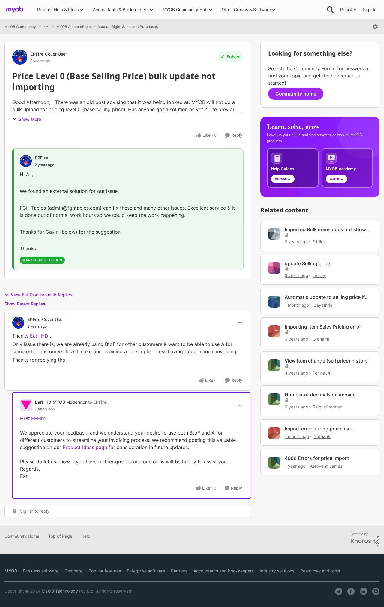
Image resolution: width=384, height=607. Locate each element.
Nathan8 (322, 436)
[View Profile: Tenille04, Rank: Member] (274, 365)
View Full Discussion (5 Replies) (42, 294)
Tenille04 (321, 372)
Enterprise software (146, 570)
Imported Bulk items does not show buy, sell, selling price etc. (325, 229)
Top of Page (60, 536)
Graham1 (321, 338)
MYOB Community (20, 26)
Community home (295, 94)
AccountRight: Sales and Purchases (128, 26)
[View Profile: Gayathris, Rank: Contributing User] (274, 302)
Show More (30, 119)
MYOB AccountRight (73, 26)
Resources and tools (320, 570)
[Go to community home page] (14, 10)
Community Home (21, 536)
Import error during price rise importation (318, 429)
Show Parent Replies (24, 303)
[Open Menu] (375, 27)
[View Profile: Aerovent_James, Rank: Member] (274, 463)
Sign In (369, 9)
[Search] (330, 9)
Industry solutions (277, 570)
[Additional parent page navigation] (46, 27)
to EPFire (97, 402)
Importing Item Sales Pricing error (323, 327)
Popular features (104, 570)
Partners (179, 570)
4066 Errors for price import (317, 458)
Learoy (319, 275)
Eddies (319, 241)
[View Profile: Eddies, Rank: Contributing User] (274, 234)
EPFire (37, 53)
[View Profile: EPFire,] (26, 161)
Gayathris (323, 305)
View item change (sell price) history (326, 361)
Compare (73, 570)
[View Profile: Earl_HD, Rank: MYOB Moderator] (26, 405)
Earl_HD (43, 402)
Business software (40, 570)
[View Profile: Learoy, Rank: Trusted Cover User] (274, 268)
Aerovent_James (326, 466)
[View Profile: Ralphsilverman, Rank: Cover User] (274, 399)
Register (348, 9)
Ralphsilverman (327, 406)
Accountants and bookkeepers (224, 570)
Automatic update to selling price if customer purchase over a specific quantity (325, 297)
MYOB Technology (60, 590)
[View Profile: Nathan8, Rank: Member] (274, 433)
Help (85, 536)
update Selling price (307, 263)
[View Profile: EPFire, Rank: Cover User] (19, 57)
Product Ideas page (86, 447)
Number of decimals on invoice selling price (320, 395)
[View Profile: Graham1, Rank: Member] (274, 331)
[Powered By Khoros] (365, 540)
